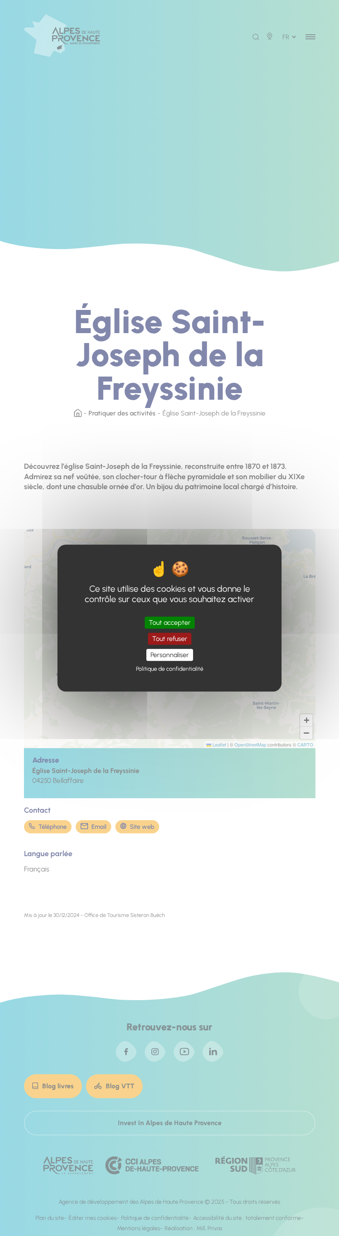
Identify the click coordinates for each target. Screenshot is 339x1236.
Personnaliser (169, 655)
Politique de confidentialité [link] (169, 668)
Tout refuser (169, 639)
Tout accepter (170, 622)
